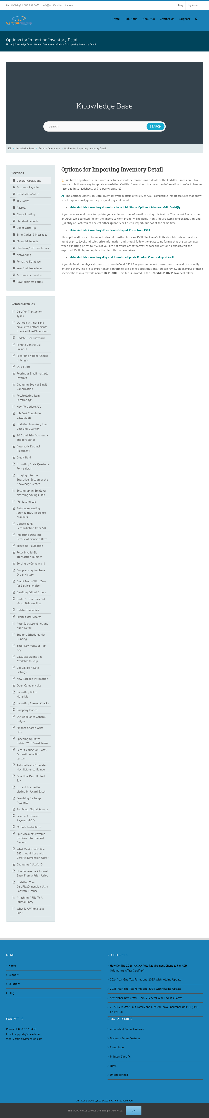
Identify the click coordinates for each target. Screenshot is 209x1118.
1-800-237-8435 (26, 1029)
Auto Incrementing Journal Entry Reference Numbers (31, 512)
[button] (196, 18)
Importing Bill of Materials (27, 694)
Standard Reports (27, 221)
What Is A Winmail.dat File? (30, 911)
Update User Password (31, 338)
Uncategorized (119, 1075)
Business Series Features (125, 1038)
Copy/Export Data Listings (28, 670)
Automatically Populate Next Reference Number (31, 767)
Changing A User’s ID (29, 864)
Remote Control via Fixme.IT (29, 347)
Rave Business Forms (30, 282)
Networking (24, 255)
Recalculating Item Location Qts (28, 398)
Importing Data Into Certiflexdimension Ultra (32, 537)
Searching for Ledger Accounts (29, 800)
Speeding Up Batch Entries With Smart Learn (32, 741)
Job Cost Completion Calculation (29, 415)
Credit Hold (24, 457)
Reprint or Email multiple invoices (32, 376)
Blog (11, 993)
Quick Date (23, 367)
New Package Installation (32, 679)
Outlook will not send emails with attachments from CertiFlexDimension (32, 327)
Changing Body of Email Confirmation (32, 387)
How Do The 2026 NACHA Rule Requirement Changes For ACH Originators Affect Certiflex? (148, 968)
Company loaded (27, 710)
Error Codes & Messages (32, 234)
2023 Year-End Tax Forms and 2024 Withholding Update (145, 989)
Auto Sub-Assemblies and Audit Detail (32, 626)
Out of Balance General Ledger (31, 719)
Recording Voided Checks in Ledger (32, 358)
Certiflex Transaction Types (29, 314)
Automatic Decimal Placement (28, 449)
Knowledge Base (25, 148)
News (113, 1066)
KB (9, 148)
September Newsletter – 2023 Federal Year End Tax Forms (146, 998)
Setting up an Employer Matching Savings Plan (31, 493)
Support (14, 975)
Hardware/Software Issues (33, 248)
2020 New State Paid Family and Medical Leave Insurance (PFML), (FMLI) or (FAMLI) (154, 1009)
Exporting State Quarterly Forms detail (33, 466)
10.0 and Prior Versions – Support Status (32, 438)
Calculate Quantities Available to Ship (29, 659)
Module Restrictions (29, 827)
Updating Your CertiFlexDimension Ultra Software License (32, 886)
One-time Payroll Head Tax (31, 778)
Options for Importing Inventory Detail (85, 148)
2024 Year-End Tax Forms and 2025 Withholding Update (145, 979)
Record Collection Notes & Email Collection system (32, 754)
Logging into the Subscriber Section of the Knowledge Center (32, 479)
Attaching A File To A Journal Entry (29, 900)
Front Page (117, 1047)
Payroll (21, 207)
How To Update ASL (29, 406)
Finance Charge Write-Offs (30, 730)
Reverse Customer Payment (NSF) (28, 818)
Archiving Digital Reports (32, 809)
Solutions (14, 984)
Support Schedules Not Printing (31, 637)
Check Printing (26, 214)
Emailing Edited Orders (31, 592)
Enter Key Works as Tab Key (31, 648)
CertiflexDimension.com (27, 1039)
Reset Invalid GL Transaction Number (29, 555)
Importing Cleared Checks (33, 703)
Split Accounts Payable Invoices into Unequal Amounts (31, 838)
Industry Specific (120, 1056)
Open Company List (29, 685)
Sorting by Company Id (31, 563)
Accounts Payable (28, 187)
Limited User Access (29, 617)
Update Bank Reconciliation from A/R (31, 526)
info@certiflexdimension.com (58, 5)
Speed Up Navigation (30, 546)
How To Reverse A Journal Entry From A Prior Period (32, 873)
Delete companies (28, 610)
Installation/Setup (28, 194)
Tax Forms (23, 201)
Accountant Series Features (127, 1029)
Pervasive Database (29, 261)
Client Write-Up (26, 228)
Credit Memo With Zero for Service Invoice (31, 583)
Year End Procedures (29, 268)
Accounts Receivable (29, 275)
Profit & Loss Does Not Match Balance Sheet (31, 601)
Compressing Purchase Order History (31, 572)
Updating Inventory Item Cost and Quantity (32, 426)
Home (12, 965)
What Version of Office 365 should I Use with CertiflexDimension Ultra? (33, 853)
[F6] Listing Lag (26, 501)
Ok (134, 1110)
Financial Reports (27, 241)
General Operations (49, 148)
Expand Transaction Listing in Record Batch (31, 789)
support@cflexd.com (27, 1034)
